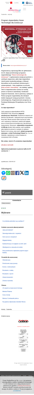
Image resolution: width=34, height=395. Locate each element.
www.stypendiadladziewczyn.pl (18, 65)
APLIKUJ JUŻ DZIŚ (7, 145)
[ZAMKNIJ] (17, 391)
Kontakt (24, 375)
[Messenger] (3, 174)
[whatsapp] (8, 174)
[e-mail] (13, 174)
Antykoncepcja (5, 316)
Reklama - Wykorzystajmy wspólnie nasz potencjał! (11, 375)
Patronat (30, 375)
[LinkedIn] (27, 174)
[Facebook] (17, 174)
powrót (6, 192)
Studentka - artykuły (6, 14)
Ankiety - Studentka (6, 309)
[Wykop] (3, 179)
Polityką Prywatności (24, 385)
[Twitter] (22, 174)
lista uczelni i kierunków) (10, 87)
